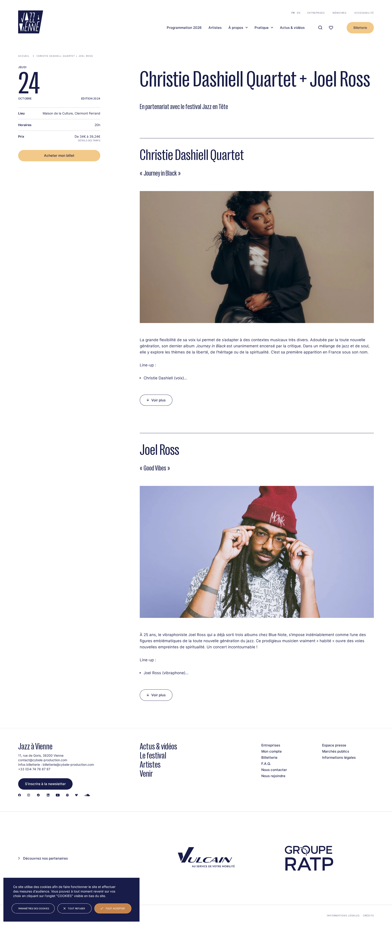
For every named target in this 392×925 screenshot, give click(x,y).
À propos (235, 27)
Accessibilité (364, 12)
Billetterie (360, 27)
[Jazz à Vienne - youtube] (58, 795)
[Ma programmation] (331, 28)
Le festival (153, 755)
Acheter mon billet (59, 155)
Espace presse (334, 745)
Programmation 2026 (184, 27)
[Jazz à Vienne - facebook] (19, 795)
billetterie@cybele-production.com (68, 764)
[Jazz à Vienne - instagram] (28, 795)
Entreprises (316, 12)
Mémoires (339, 12)
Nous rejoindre (273, 775)
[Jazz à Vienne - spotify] (67, 795)
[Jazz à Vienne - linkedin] (48, 795)
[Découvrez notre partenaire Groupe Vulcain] (205, 858)
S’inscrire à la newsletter (45, 783)
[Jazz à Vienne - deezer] (76, 795)
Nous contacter (274, 769)
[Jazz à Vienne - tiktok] (38, 795)
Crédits (368, 915)
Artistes (215, 27)
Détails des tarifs (89, 140)
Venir (146, 773)
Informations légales (339, 757)
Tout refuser (76, 908)
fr (293, 12)
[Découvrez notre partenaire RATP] (308, 858)
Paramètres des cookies (33, 908)
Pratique (262, 27)
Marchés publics (335, 751)
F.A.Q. (266, 763)
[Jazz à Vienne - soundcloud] (87, 795)
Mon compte (271, 751)
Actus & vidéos (292, 27)
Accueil (23, 55)
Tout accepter (115, 908)
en (299, 12)
